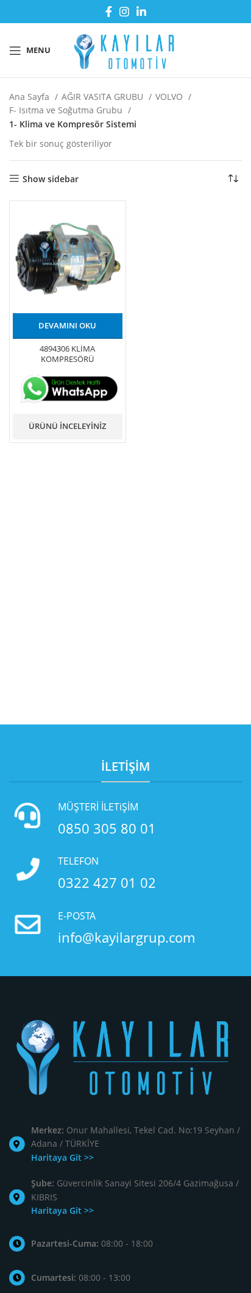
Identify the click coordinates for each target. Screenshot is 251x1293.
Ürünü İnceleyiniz (67, 425)
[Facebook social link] (109, 11)
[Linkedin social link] (141, 11)
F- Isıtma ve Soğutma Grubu (67, 110)
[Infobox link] (125, 819)
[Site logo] (125, 49)
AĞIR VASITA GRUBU (104, 96)
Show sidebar (51, 179)
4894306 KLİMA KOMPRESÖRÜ (67, 354)
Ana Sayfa (30, 96)
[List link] (125, 1144)
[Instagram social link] (124, 11)
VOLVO (170, 96)
